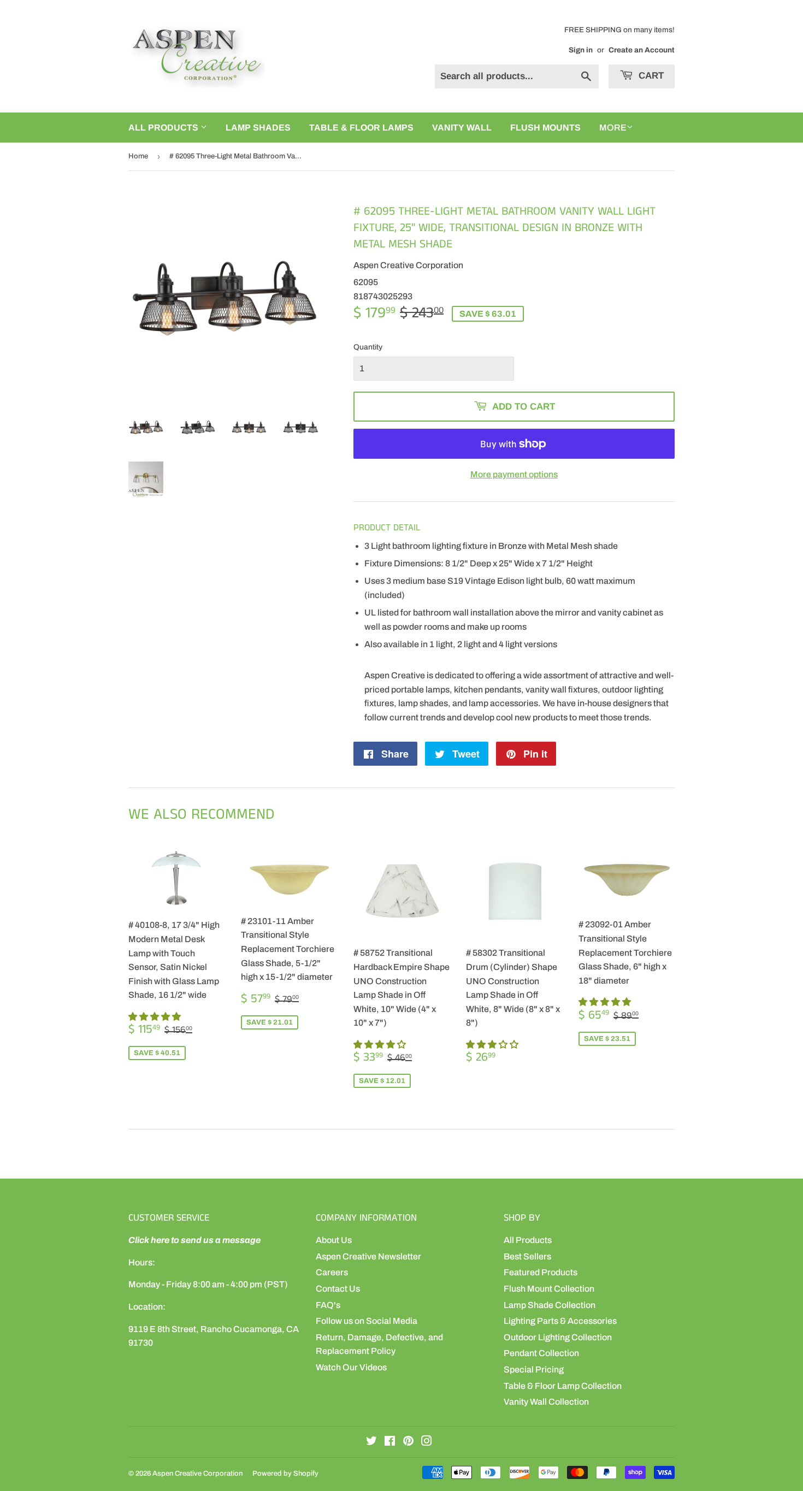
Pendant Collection (541, 1353)
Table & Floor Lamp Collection (563, 1386)
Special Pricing (534, 1369)
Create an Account (642, 50)
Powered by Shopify (285, 1473)
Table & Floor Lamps (361, 127)
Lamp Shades (258, 127)
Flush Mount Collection (549, 1288)
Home (138, 156)
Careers (332, 1272)
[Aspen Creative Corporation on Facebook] (389, 1442)
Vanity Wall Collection (546, 1401)
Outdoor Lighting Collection (558, 1337)
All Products (528, 1240)
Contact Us (338, 1288)
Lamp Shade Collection (549, 1305)
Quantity (367, 347)
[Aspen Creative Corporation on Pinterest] (408, 1442)
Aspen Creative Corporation (197, 1473)
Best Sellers (527, 1256)
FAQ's (328, 1305)
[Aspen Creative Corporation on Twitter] (371, 1442)
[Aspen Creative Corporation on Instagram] (426, 1442)
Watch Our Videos (351, 1367)
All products (164, 127)
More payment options (514, 474)
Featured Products (540, 1272)
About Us (334, 1240)
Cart (650, 75)
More (613, 127)
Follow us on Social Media (366, 1321)
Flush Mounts (545, 127)
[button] (155, 1016)
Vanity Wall (462, 127)
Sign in (581, 50)
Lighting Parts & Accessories (560, 1321)
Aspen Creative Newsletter (368, 1256)
